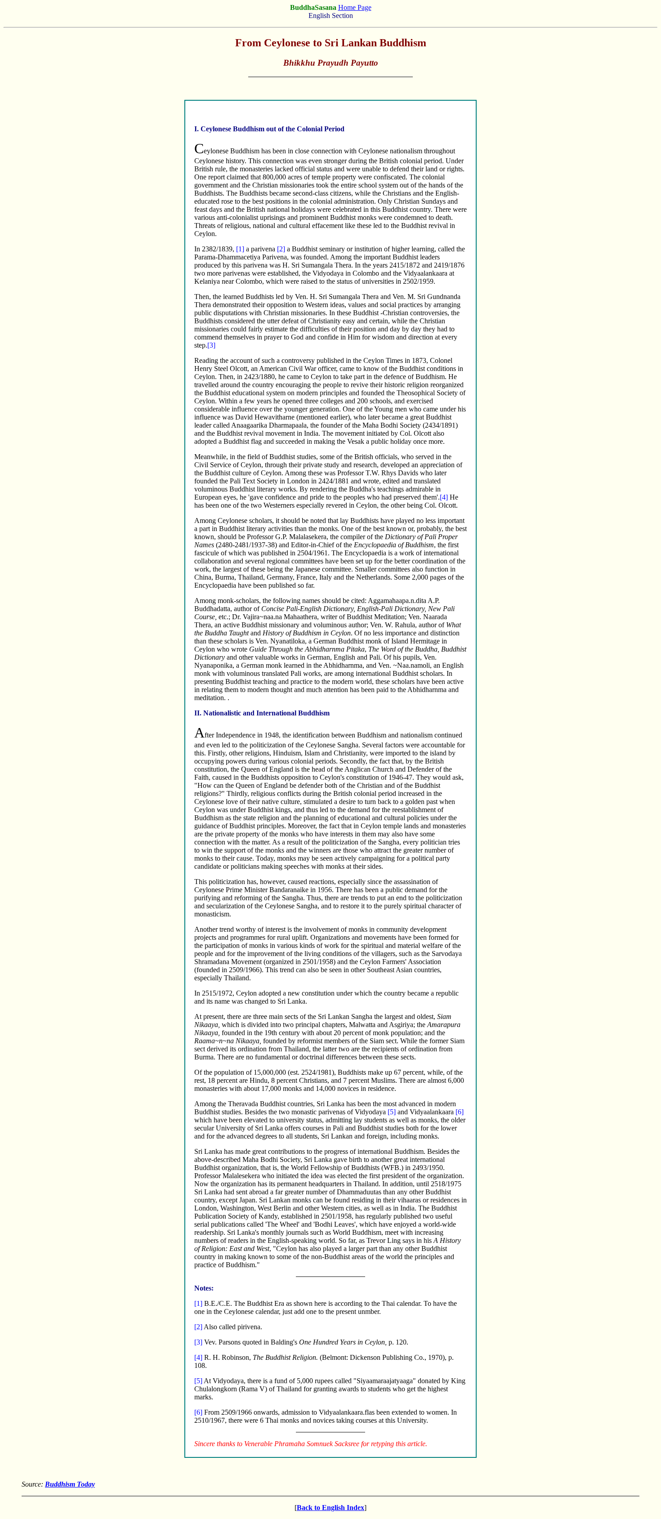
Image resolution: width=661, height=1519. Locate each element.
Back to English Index (330, 1507)
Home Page (354, 7)
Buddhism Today (70, 1484)
